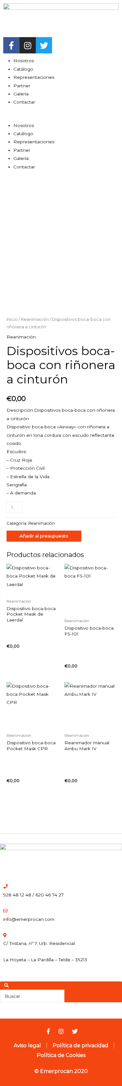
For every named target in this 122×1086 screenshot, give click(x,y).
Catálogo (23, 69)
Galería (21, 93)
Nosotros (23, 60)
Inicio (12, 319)
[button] (61, 117)
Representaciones (33, 77)
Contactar (24, 102)
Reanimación (35, 319)
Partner (21, 85)
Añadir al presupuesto (44, 535)
